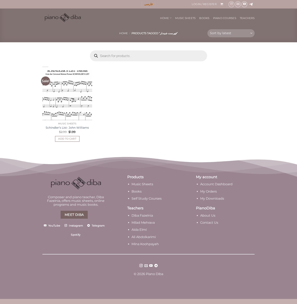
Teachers (247, 18)
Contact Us (209, 223)
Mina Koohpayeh (145, 244)
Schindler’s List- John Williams (67, 127)
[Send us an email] (238, 4)
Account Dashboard (216, 184)
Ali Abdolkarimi (144, 237)
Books (204, 18)
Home (164, 18)
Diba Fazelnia (142, 215)
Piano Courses (224, 18)
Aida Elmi (139, 230)
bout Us (208, 215)
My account (206, 177)
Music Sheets (185, 18)
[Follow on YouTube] (244, 4)
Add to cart (67, 138)
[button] (204, 4)
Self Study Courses (147, 198)
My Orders (208, 191)
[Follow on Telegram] (156, 266)
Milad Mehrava (143, 223)
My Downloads (212, 198)
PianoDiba (205, 208)
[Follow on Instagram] (231, 4)
